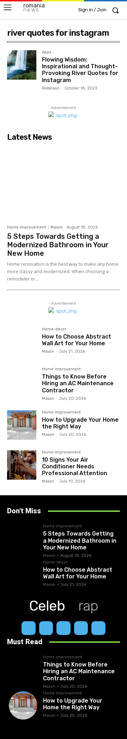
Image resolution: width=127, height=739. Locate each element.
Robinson (51, 88)
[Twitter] (98, 628)
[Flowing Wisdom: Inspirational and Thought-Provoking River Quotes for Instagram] (21, 65)
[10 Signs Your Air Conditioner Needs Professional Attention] (21, 465)
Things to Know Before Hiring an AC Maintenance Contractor (78, 383)
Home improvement (26, 227)
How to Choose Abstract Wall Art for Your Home (76, 340)
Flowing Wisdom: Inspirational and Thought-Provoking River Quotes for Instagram (80, 69)
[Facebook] (29, 628)
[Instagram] (46, 628)
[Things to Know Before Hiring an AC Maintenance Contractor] (21, 382)
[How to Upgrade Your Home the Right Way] (21, 425)
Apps (46, 52)
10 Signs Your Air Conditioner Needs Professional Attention (74, 466)
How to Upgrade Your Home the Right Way (80, 423)
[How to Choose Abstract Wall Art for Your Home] (21, 342)
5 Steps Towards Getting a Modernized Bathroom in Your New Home (58, 245)
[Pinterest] (81, 628)
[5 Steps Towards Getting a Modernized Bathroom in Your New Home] (63, 182)
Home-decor (54, 329)
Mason (56, 227)
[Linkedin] (63, 628)
